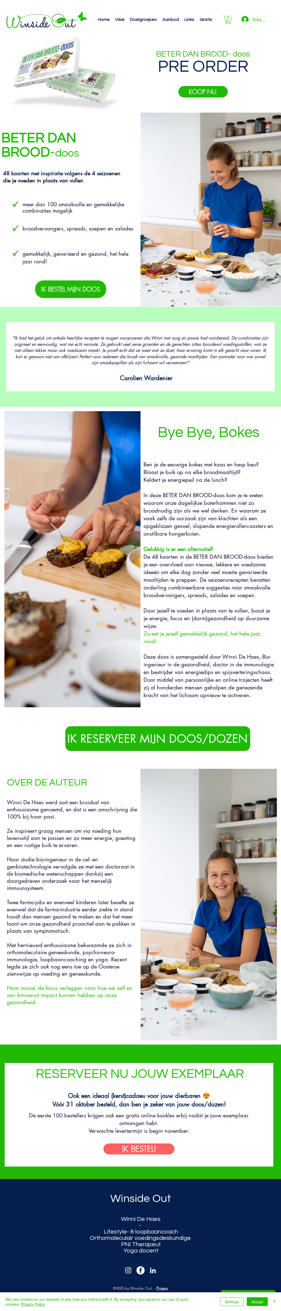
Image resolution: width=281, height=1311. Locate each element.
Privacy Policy (33, 1304)
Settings (232, 1301)
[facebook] (140, 1270)
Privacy (162, 1288)
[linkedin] (153, 1270)
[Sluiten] (274, 1302)
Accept (257, 1301)
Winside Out (140, 1198)
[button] (120, 20)
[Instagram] (128, 1270)
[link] (228, 20)
